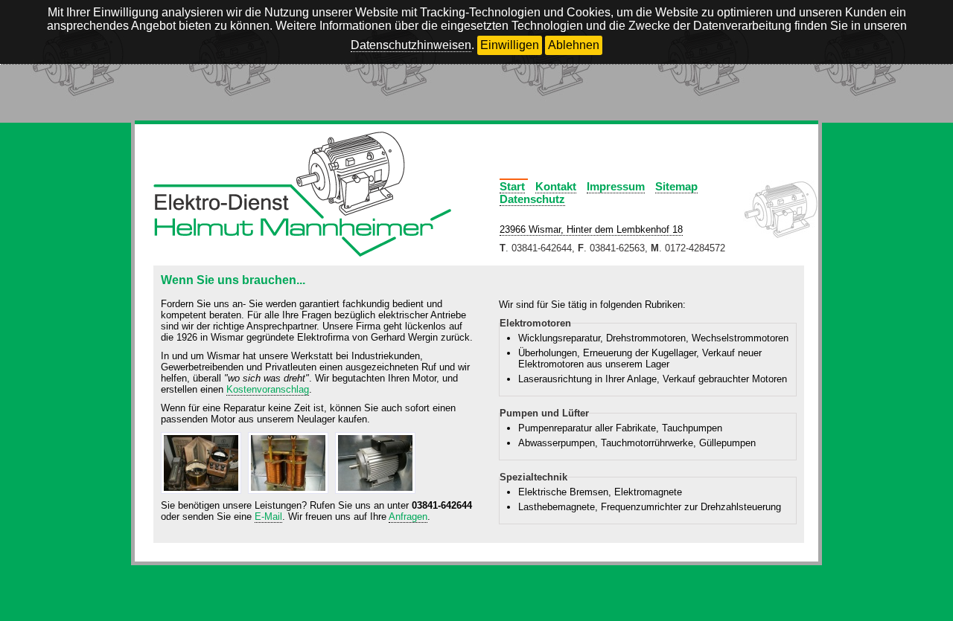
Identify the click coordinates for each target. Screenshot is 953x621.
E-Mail (268, 516)
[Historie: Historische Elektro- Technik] (203, 494)
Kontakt (555, 186)
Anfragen (408, 516)
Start (512, 186)
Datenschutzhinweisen (411, 45)
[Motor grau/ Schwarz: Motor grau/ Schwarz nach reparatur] (377, 494)
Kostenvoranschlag (267, 389)
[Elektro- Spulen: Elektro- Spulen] (290, 494)
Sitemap (676, 186)
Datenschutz (532, 199)
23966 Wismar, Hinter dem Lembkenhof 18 (591, 229)
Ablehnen (573, 45)
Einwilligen (509, 45)
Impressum (616, 186)
